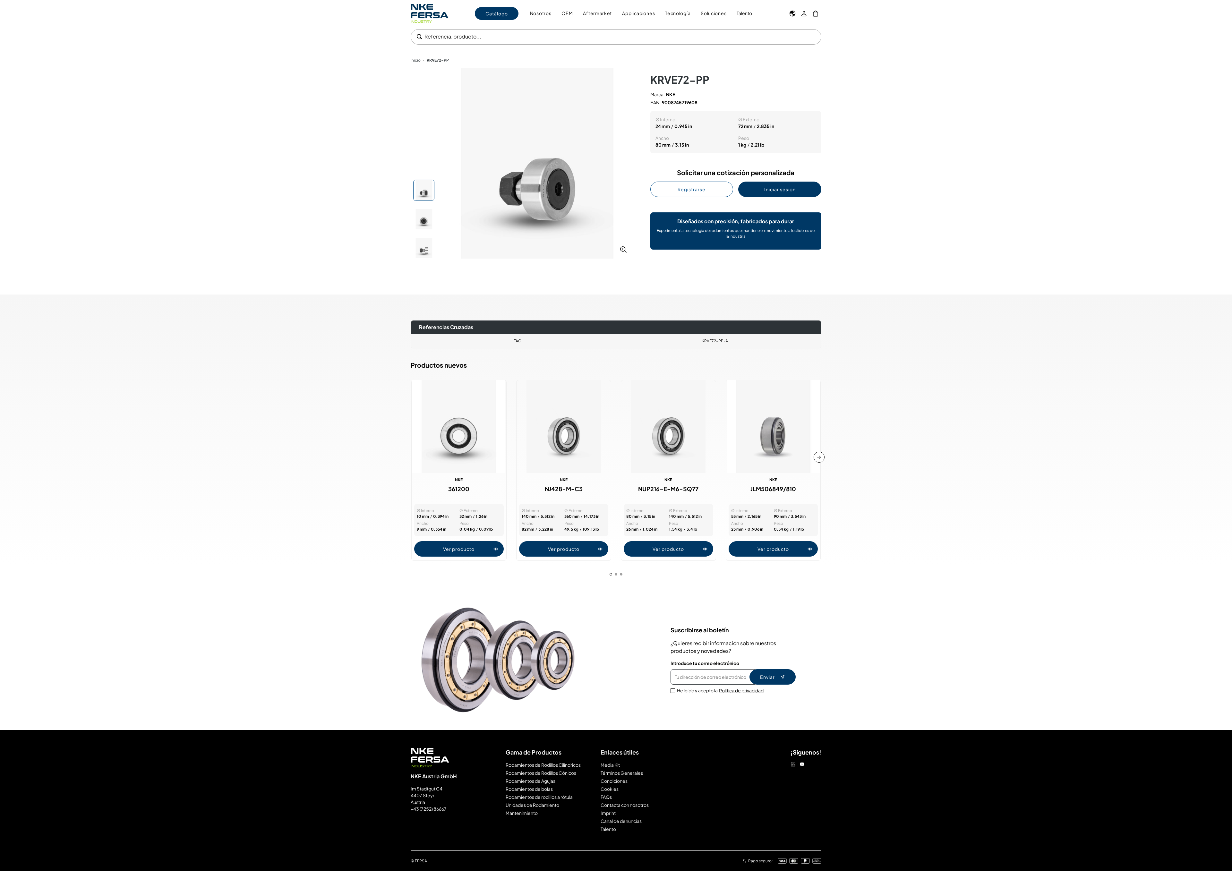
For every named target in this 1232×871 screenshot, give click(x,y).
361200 (458, 488)
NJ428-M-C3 (564, 488)
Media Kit (610, 765)
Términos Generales (622, 773)
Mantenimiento (522, 813)
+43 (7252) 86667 (429, 809)
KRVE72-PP (438, 60)
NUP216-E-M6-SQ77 (668, 488)
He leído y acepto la (720, 690)
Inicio (416, 60)
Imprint (608, 813)
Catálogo (496, 13)
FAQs (606, 797)
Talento (744, 13)
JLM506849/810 (773, 488)
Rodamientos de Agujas (530, 781)
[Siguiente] (819, 457)
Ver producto (459, 549)
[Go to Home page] (430, 13)
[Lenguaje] (792, 13)
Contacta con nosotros (625, 805)
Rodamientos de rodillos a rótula (539, 797)
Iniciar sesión (780, 189)
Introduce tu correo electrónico (705, 663)
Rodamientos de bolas (529, 789)
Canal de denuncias (621, 821)
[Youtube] (802, 764)
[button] (537, 163)
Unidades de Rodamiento (532, 805)
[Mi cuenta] (804, 13)
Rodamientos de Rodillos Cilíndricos (543, 765)
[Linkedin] (793, 764)
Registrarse (692, 189)
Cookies (610, 789)
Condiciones (614, 781)
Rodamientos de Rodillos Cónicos (541, 773)
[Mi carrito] (815, 13)
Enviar (767, 677)
